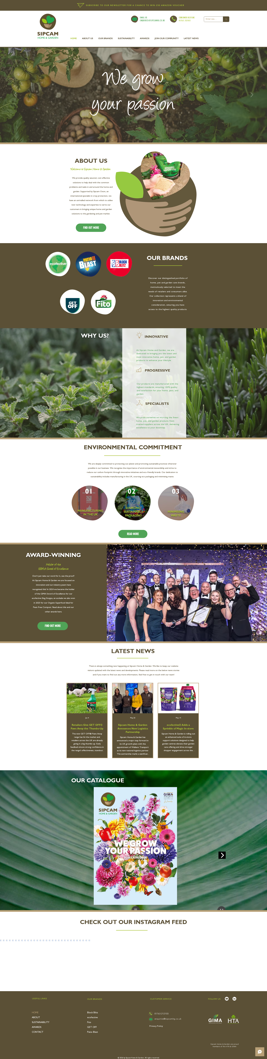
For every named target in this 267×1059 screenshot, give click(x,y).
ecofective (92, 1017)
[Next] (252, 95)
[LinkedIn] (234, 999)
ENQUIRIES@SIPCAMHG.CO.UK (152, 20)
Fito (89, 1022)
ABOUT (36, 1017)
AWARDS (36, 1027)
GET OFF (92, 1027)
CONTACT (37, 1032)
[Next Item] (260, 962)
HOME (35, 1013)
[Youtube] (227, 999)
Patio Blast (92, 1032)
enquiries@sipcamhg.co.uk (167, 1018)
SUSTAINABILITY (40, 1022)
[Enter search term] (226, 19)
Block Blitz (92, 1013)
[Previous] (15, 95)
